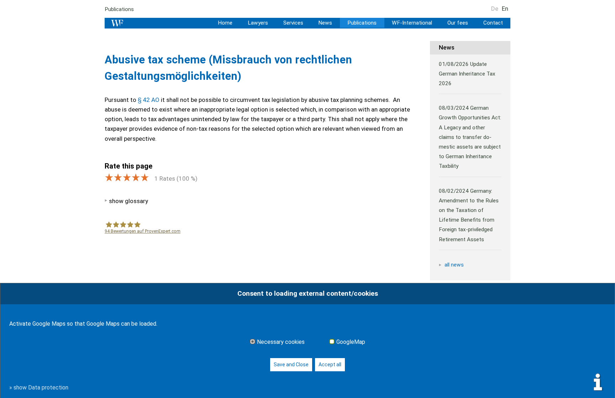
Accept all (330, 364)
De (494, 8)
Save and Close (291, 364)
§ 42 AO (148, 99)
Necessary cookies (281, 342)
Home (225, 23)
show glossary (128, 201)
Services (293, 23)
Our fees (457, 23)
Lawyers (258, 23)
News (325, 23)
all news (454, 265)
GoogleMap (350, 342)
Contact (493, 23)
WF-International (412, 23)
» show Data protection (38, 387)
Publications (119, 9)
